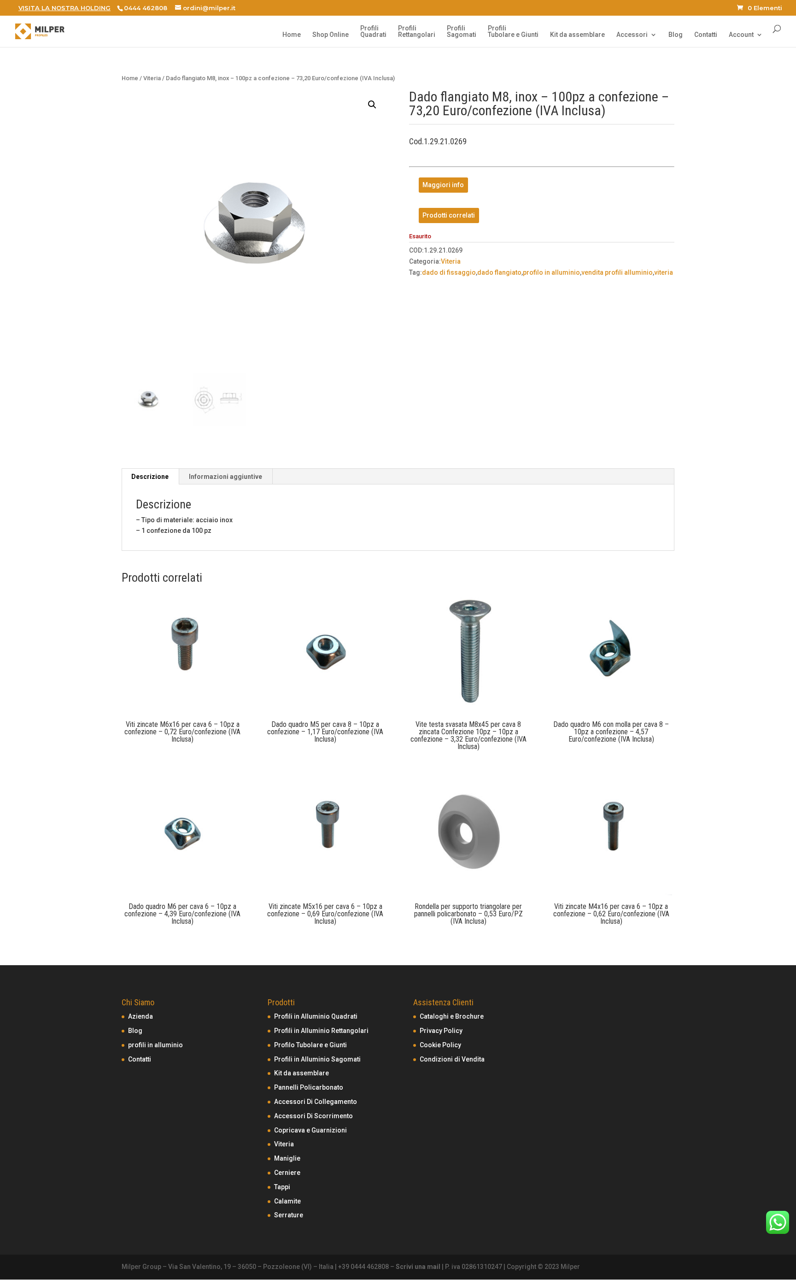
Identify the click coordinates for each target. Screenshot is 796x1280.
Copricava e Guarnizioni (310, 1130)
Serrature (288, 1215)
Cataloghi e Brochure (452, 1016)
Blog (675, 34)
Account (741, 34)
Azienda (140, 1016)
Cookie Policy (440, 1045)
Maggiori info (443, 185)
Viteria (152, 78)
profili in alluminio (155, 1045)
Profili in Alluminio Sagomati (317, 1059)
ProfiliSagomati (461, 31)
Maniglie (287, 1158)
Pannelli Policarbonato (308, 1087)
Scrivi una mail (418, 1266)
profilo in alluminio (551, 272)
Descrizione (150, 476)
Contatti (705, 34)
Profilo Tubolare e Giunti (310, 1045)
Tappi (282, 1187)
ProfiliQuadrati (373, 31)
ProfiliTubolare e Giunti (513, 31)
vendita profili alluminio (617, 272)
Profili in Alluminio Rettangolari (321, 1030)
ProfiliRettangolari (416, 31)
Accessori (632, 34)
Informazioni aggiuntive (225, 476)
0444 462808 (145, 8)
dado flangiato (499, 272)
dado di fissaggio (449, 272)
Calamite (287, 1201)
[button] (372, 104)
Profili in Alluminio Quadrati (315, 1016)
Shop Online (330, 34)
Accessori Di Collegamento (315, 1101)
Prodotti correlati (448, 215)
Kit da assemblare (577, 34)
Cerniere (287, 1172)
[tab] (150, 476)
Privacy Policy (441, 1030)
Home (291, 34)
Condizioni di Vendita (452, 1059)
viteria (663, 272)
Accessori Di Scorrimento (313, 1116)
